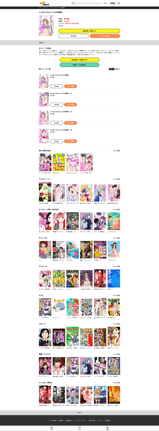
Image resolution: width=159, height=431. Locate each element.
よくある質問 (52, 420)
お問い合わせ (92, 420)
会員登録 (112, 3)
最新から (117, 69)
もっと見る (116, 150)
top (40, 7)
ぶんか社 (66, 21)
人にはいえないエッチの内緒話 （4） (61, 130)
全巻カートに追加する (79, 65)
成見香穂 (66, 19)
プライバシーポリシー (80, 420)
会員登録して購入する (89, 31)
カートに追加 (105, 36)
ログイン (106, 3)
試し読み (73, 36)
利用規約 (61, 420)
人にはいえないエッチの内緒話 (57, 7)
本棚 (107, 429)
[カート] (119, 3)
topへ (79, 413)
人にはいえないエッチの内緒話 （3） (61, 111)
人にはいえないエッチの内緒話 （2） (61, 93)
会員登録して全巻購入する (79, 60)
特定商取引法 (69, 420)
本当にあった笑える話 (72, 23)
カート (79, 429)
